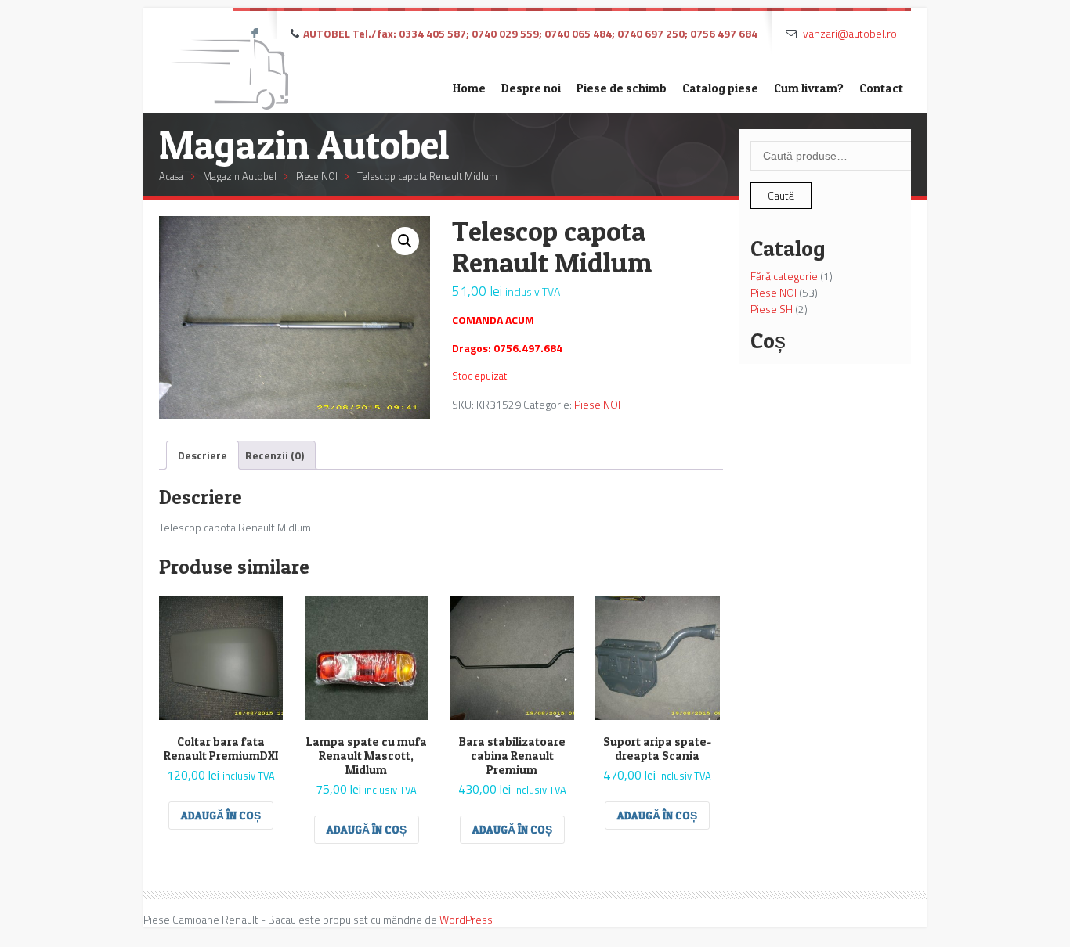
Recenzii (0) (274, 455)
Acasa (171, 176)
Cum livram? (809, 88)
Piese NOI (317, 176)
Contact (881, 88)
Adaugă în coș (221, 815)
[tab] (202, 455)
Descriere (202, 455)
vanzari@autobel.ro (850, 33)
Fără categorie (784, 276)
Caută (781, 195)
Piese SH (771, 309)
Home (469, 88)
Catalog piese (720, 88)
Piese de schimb (622, 88)
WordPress (466, 919)
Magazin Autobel (240, 176)
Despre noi (531, 88)
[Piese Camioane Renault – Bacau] (229, 60)
